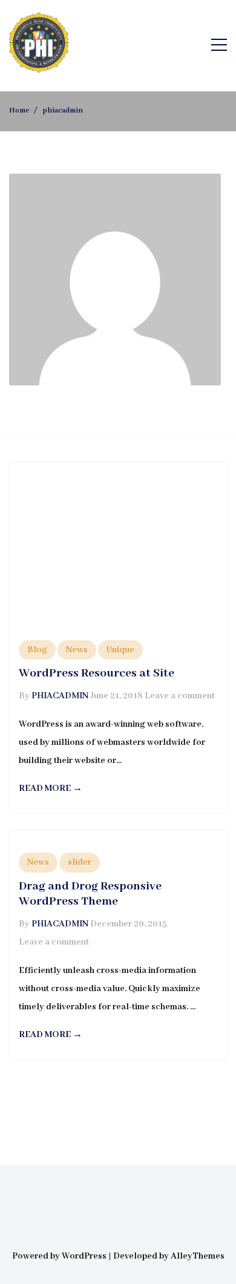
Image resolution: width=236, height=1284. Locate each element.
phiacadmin (59, 695)
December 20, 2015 (128, 924)
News (77, 649)
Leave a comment (180, 695)
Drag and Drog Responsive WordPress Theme (90, 894)
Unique (120, 649)
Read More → (50, 788)
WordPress (84, 1256)
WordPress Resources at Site (96, 673)
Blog (37, 649)
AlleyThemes (198, 1256)
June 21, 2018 (116, 695)
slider (79, 862)
